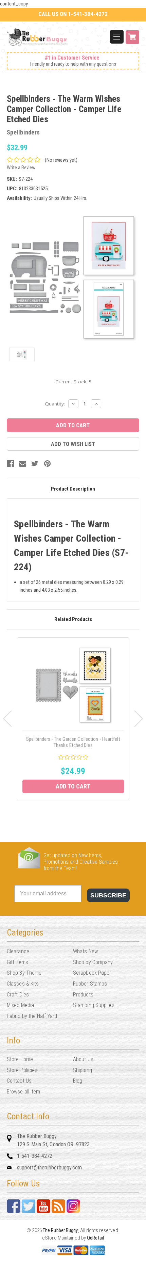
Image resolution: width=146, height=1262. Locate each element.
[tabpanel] (73, 718)
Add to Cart (73, 786)
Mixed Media (20, 1005)
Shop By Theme (24, 973)
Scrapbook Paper (92, 973)
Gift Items (17, 962)
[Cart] (132, 40)
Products (83, 994)
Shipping (82, 1070)
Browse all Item (23, 1091)
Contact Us (19, 1080)
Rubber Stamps (90, 983)
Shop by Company (93, 962)
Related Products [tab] (73, 619)
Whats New (85, 951)
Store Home (20, 1059)
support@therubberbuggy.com (49, 1167)
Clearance (18, 951)
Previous (7, 718)
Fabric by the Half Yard (32, 1016)
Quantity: (55, 403)
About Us (83, 1059)
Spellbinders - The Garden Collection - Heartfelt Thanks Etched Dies (73, 742)
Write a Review (21, 167)
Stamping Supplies (93, 1005)
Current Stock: (73, 381)
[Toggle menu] (117, 37)
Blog (77, 1080)
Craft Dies (18, 994)
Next (138, 718)
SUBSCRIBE (108, 895)
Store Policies (22, 1070)
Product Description (73, 489)
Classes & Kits (23, 983)
